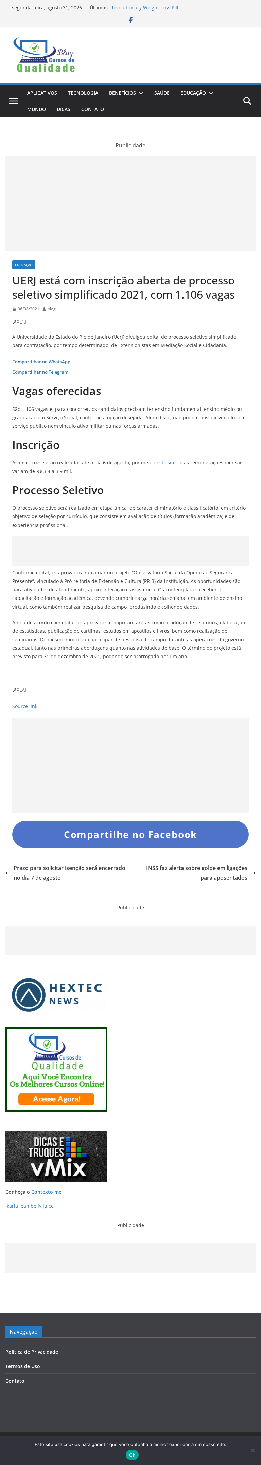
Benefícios (122, 93)
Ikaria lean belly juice (29, 1206)
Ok (132, 1455)
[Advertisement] (130, 203)
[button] (139, 93)
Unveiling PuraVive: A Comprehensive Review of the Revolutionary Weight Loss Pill (169, 10)
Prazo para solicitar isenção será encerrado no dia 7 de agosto (69, 872)
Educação (193, 93)
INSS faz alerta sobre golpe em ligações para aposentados (196, 872)
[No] (252, 1450)
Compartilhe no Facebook (130, 834)
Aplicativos (42, 93)
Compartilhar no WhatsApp (41, 362)
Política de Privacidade (31, 1352)
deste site (165, 462)
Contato (92, 109)
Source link (24, 706)
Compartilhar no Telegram (40, 372)
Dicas (63, 109)
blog (52, 309)
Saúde (162, 93)
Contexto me (46, 1191)
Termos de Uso (22, 1366)
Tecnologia (83, 93)
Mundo (36, 109)
